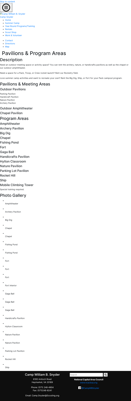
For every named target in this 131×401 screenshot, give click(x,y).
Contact (9, 40)
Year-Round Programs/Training (20, 26)
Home (8, 20)
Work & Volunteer (13, 35)
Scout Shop (10, 32)
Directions (10, 43)
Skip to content (7, 1)
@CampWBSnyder (90, 388)
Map (7, 46)
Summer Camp (12, 23)
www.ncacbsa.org (88, 382)
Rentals (8, 29)
